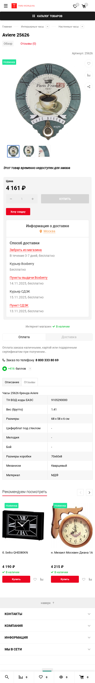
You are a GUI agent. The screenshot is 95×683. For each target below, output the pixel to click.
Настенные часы (69, 26)
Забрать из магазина (26, 250)
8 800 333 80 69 (47, 360)
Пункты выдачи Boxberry (29, 277)
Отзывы (29, 382)
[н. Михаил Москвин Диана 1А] (72, 525)
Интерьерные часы (32, 26)
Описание (12, 382)
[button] (89, 492)
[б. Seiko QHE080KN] (23, 525)
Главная (7, 26)
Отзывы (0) (28, 43)
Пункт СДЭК (19, 305)
